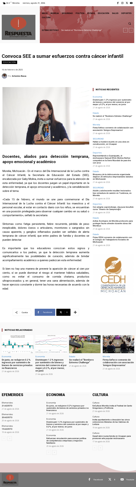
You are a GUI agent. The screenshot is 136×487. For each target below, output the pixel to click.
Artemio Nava (19, 76)
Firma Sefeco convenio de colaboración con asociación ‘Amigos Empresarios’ (113, 129)
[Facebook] (118, 3)
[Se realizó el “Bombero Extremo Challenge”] (85, 344)
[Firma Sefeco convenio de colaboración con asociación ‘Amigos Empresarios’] (118, 344)
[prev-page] (4, 438)
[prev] (125, 30)
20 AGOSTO (7, 417)
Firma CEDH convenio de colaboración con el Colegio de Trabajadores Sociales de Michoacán (112, 239)
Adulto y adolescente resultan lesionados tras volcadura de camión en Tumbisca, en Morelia (112, 193)
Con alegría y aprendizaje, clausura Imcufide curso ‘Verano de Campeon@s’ (113, 208)
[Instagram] (122, 3)
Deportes (97, 153)
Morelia (96, 125)
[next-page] (9, 438)
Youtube (130, 480)
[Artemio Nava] (5, 76)
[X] (127, 3)
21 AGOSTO (7, 406)
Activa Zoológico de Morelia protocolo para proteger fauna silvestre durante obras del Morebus (113, 223)
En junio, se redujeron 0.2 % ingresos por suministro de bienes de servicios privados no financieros (17, 363)
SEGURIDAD (98, 139)
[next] (131, 30)
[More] (75, 312)
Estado (96, 113)
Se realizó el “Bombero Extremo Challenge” (112, 116)
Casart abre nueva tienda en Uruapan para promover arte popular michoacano (111, 437)
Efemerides (7, 403)
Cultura (95, 403)
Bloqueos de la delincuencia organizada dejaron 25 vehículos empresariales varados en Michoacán (113, 176)
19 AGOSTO (7, 429)
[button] (129, 23)
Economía (97, 97)
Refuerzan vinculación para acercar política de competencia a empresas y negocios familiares (66, 440)
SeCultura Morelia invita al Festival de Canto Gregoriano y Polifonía (112, 407)
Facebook (98, 480)
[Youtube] (131, 3)
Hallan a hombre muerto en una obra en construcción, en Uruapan (111, 143)
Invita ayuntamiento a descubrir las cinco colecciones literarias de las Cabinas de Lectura (111, 422)
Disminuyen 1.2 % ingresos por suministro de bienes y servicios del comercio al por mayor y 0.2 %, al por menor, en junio (112, 102)
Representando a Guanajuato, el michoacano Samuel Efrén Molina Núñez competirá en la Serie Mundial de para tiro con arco (112, 159)
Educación (9, 62)
